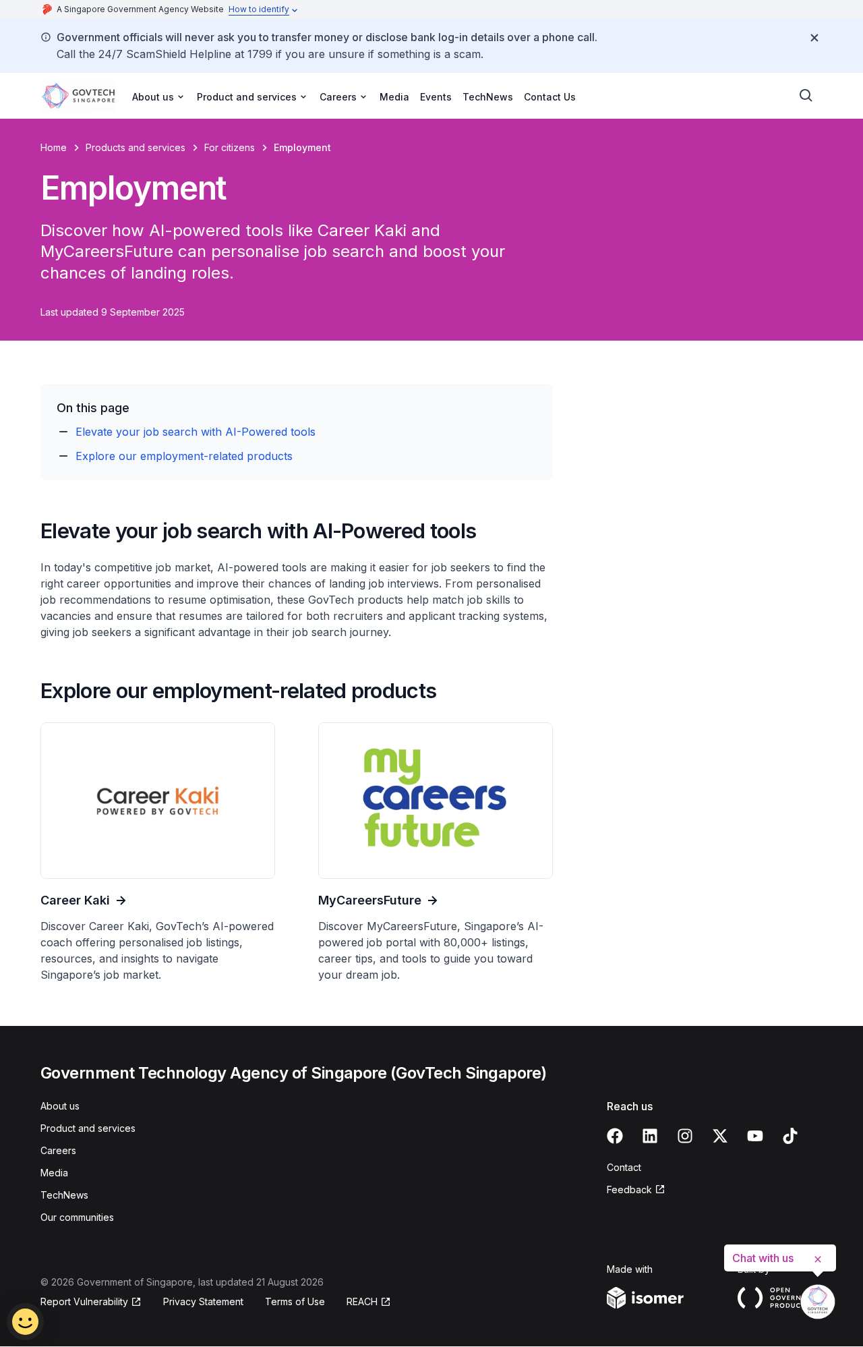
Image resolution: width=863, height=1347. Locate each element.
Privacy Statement (203, 1301)
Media (394, 97)
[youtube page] (755, 1136)
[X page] (720, 1136)
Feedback (629, 1189)
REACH (362, 1301)
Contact (624, 1167)
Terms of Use (295, 1301)
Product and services (88, 1128)
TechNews (488, 97)
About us (60, 1106)
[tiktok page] (790, 1136)
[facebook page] (615, 1136)
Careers (58, 1150)
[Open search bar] (806, 96)
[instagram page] (685, 1136)
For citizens (229, 147)
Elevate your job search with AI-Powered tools (196, 431)
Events (436, 97)
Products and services (135, 147)
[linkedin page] (650, 1136)
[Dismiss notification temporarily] (814, 38)
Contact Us (550, 97)
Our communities (77, 1217)
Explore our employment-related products (184, 456)
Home (53, 147)
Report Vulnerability (84, 1301)
